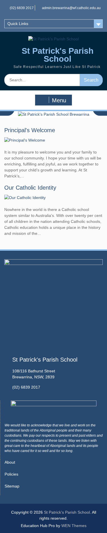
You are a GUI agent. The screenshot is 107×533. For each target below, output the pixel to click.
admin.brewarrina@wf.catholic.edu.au (71, 8)
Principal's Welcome (29, 130)
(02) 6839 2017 (22, 8)
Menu (59, 100)
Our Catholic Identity (30, 187)
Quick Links (17, 23)
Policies (11, 474)
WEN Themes (73, 525)
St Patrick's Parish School (58, 55)
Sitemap (12, 486)
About (10, 462)
